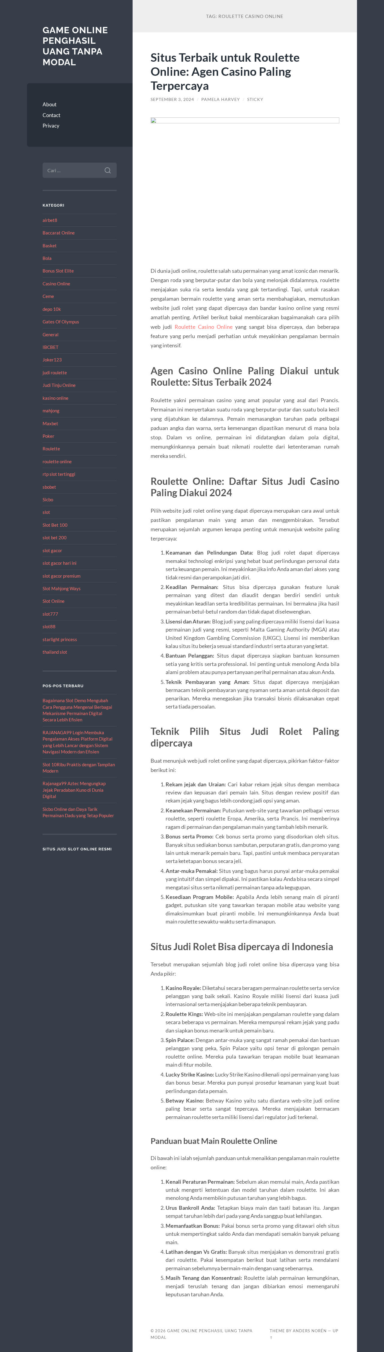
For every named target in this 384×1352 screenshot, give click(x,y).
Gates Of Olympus (61, 321)
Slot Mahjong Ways (62, 588)
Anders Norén (310, 1330)
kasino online (55, 398)
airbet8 (50, 220)
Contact (51, 115)
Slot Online (53, 601)
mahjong (51, 410)
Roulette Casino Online (203, 326)
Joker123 (52, 359)
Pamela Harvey (220, 99)
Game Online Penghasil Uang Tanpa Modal (75, 46)
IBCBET (50, 347)
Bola (47, 258)
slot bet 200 (55, 537)
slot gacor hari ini (59, 563)
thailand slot (55, 652)
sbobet (49, 487)
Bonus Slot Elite (58, 270)
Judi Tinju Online (59, 385)
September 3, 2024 (172, 99)
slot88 (49, 626)
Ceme (48, 296)
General (50, 334)
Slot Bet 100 (55, 525)
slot (46, 512)
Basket (50, 245)
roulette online (57, 461)
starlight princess (60, 639)
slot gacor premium (61, 576)
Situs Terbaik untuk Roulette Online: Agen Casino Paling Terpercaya (225, 71)
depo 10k (52, 309)
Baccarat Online (59, 232)
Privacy (51, 125)
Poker (48, 436)
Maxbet (50, 423)
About (49, 104)
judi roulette (55, 372)
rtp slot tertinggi (59, 474)
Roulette (51, 448)
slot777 (50, 614)
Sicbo (48, 499)
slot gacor (52, 550)
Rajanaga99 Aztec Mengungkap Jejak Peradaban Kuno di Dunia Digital (74, 790)
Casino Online (56, 283)
